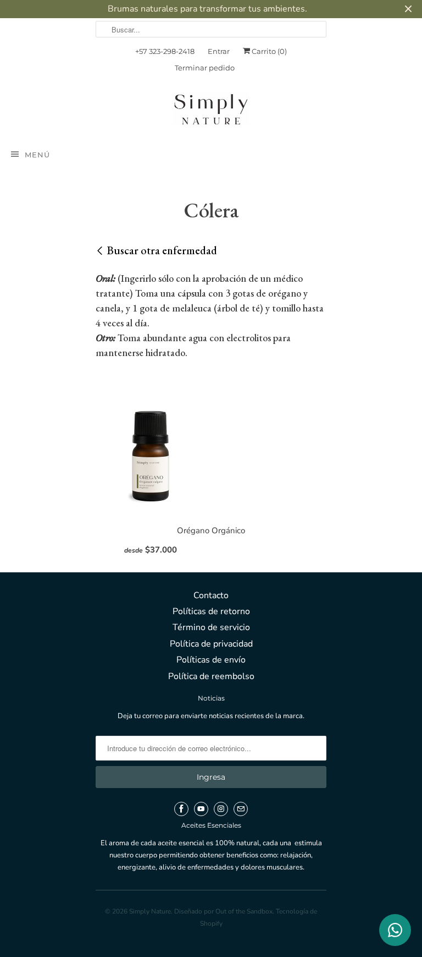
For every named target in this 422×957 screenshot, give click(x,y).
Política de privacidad (211, 644)
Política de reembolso (211, 676)
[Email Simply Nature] (241, 809)
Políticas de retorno (211, 611)
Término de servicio (211, 627)
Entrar (219, 51)
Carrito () (268, 51)
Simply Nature (150, 911)
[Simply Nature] (211, 111)
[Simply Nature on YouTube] (201, 809)
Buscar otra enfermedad (162, 250)
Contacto (211, 595)
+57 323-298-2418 (165, 51)
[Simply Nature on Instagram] (221, 809)
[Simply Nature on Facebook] (181, 809)
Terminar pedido (205, 67)
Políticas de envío (211, 660)
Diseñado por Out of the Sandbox (223, 911)
